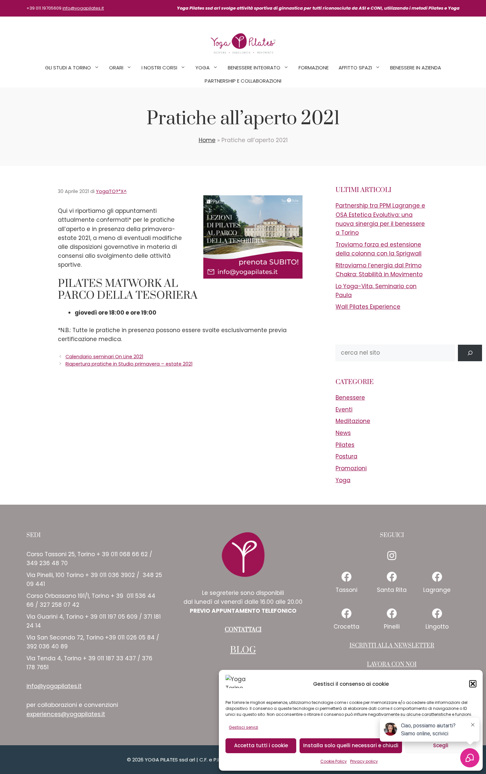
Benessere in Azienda (415, 67)
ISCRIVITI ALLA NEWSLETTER (391, 645)
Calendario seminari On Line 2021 (104, 356)
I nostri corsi (159, 67)
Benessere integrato (254, 67)
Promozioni (351, 468)
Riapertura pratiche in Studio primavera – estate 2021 (128, 364)
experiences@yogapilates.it (65, 714)
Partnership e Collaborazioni (243, 80)
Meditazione (353, 421)
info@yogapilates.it (83, 8)
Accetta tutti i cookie (261, 745)
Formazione (314, 67)
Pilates (345, 445)
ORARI (116, 67)
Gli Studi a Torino (68, 67)
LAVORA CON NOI (392, 664)
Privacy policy (364, 761)
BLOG (243, 650)
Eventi (344, 409)
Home (207, 140)
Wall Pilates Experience (368, 307)
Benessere (350, 398)
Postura (346, 456)
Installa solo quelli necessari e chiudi (350, 745)
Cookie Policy (333, 761)
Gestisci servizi (243, 727)
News (343, 433)
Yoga (202, 67)
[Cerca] (470, 353)
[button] (472, 683)
